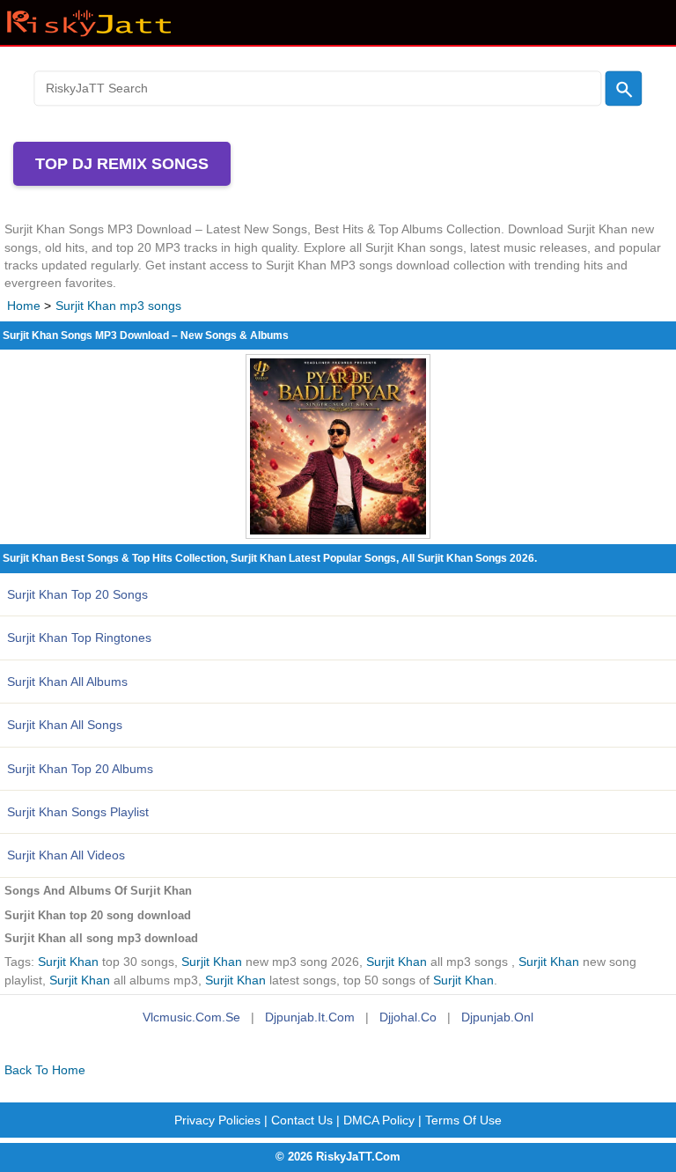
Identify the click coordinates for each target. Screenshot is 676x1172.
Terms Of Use (463, 1120)
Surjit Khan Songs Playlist (78, 812)
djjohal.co (408, 1017)
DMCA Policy (379, 1120)
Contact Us (302, 1120)
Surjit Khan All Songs (64, 725)
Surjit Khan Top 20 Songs (77, 594)
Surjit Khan (68, 962)
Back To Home (44, 1070)
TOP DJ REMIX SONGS (122, 164)
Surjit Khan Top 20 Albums (80, 769)
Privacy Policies (217, 1120)
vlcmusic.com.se (191, 1017)
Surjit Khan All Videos (66, 855)
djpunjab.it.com (310, 1017)
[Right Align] (624, 88)
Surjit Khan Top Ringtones (79, 637)
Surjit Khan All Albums (67, 681)
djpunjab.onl (497, 1017)
